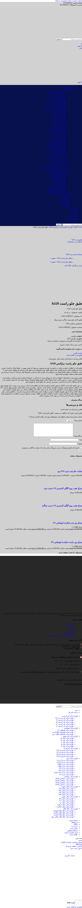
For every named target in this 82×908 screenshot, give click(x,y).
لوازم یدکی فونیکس (62, 103)
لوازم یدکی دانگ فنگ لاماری (55, 166)
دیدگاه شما (77, 436)
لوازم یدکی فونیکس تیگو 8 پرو (54, 109)
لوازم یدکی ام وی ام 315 (56, 158)
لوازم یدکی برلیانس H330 (56, 192)
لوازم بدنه (65, 197)
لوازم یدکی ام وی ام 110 (56, 156)
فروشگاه (70, 626)
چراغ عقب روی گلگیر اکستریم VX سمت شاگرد (62, 506)
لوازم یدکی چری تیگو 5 (57, 141)
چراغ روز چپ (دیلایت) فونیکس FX (67, 523)
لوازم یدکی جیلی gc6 (57, 125)
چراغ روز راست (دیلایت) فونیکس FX (66, 542)
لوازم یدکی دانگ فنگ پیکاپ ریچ (54, 172)
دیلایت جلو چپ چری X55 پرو (70, 471)
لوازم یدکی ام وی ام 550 (56, 162)
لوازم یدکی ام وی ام (62, 154)
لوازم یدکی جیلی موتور (61, 123)
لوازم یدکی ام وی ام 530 (56, 160)
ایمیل (79, 444)
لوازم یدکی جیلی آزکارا (57, 131)
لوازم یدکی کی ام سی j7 (56, 98)
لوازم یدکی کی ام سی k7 (56, 101)
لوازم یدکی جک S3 (58, 119)
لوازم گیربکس (64, 201)
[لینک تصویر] (80, 678)
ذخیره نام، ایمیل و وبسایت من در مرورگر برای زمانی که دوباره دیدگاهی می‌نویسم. (50, 448)
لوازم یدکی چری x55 (57, 152)
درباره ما (70, 630)
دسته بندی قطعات (67, 194)
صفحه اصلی (69, 624)
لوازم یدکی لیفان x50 (57, 182)
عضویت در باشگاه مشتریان (60, 636)
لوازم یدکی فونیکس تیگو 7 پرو (54, 105)
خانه (80, 227)
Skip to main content (75, 1)
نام (80, 440)
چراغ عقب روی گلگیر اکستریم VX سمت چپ (63, 488)
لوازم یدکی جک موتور (61, 111)
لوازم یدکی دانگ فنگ (62, 164)
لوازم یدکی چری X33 (57, 139)
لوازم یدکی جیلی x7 (58, 129)
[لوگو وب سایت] (72, 37)
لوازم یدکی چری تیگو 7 (57, 143)
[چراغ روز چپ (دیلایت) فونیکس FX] (77, 519)
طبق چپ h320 (77, 240)
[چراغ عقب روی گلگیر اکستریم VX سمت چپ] (77, 484)
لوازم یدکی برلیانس (62, 184)
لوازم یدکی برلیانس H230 (56, 188)
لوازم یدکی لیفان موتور (61, 174)
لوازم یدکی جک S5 (58, 121)
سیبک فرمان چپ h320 (74, 254)
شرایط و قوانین (68, 634)
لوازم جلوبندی (64, 199)
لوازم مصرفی (64, 203)
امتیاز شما (78, 420)
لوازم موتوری (64, 205)
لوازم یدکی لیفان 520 (57, 176)
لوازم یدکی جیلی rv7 (58, 127)
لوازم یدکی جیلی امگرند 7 (56, 133)
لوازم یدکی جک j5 (59, 117)
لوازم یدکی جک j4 (59, 115)
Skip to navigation (61, 1)
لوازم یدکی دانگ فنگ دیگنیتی (55, 170)
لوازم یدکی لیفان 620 (57, 180)
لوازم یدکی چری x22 (57, 137)
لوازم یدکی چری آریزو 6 (56, 147)
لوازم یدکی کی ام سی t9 (56, 96)
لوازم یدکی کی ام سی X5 (56, 92)
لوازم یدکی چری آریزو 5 (56, 145)
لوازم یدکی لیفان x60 (57, 178)
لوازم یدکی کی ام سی (61, 90)
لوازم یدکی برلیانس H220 (56, 186)
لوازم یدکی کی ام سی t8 (56, 94)
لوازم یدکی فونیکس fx (57, 107)
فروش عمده (68, 207)
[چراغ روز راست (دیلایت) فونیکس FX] (77, 538)
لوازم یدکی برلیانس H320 (56, 190)
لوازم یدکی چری (63, 135)
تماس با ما (69, 632)
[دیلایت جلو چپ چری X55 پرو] (77, 467)
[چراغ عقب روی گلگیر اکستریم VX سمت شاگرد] (77, 501)
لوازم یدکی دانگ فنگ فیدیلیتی (54, 168)
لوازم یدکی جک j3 (59, 113)
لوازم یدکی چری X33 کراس (55, 150)
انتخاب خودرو (68, 88)
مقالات (71, 628)
